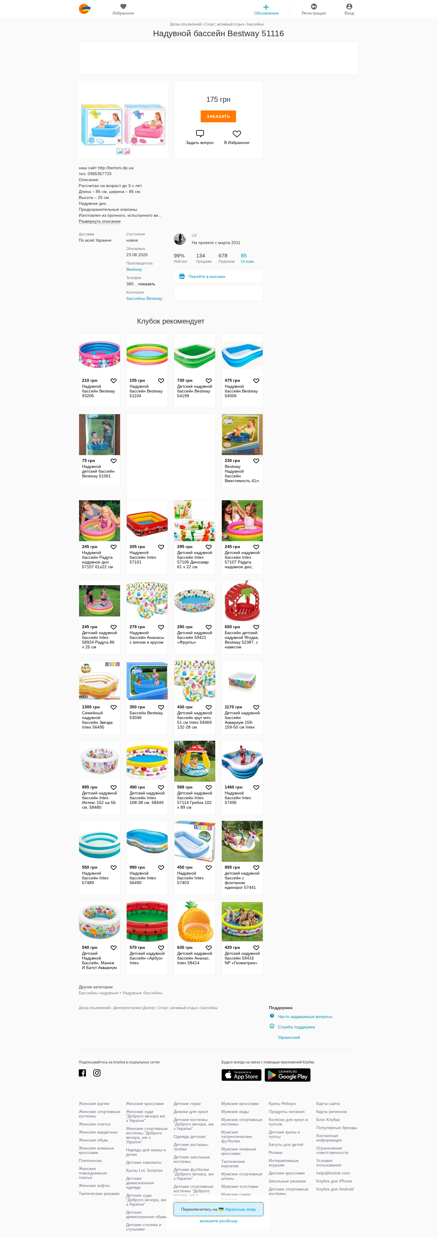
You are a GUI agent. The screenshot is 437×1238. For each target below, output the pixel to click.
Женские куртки (94, 1103)
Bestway (134, 269)
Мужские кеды (235, 1111)
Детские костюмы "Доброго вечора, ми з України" (194, 1124)
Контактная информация (329, 1137)
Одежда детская (189, 1136)
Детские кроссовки (287, 1173)
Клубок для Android (335, 1189)
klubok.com (85, 9)
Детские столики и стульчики (143, 1226)
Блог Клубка (328, 1119)
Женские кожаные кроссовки (96, 1150)
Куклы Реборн (282, 1103)
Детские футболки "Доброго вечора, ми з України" (194, 1174)
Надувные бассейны (142, 992)
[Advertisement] (218, 58)
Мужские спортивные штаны (241, 1176)
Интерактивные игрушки (284, 1162)
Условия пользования (328, 1162)
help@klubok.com (333, 1173)
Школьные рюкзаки (287, 1181)
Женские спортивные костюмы (99, 1113)
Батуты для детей (286, 1144)
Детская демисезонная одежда (140, 1183)
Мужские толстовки (239, 1186)
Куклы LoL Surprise (144, 1170)
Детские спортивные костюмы (289, 1191)
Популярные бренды (336, 1127)
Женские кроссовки (145, 1103)
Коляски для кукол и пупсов (288, 1121)
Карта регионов (331, 1111)
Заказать (218, 116)
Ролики (275, 1152)
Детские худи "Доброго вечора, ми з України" (146, 1200)
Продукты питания (287, 1111)
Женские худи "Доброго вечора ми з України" (145, 1116)
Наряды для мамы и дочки (146, 1152)
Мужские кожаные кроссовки (238, 1151)
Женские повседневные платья (93, 1173)
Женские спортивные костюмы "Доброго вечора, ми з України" (147, 1135)
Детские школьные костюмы (192, 1159)
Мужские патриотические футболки (236, 1136)
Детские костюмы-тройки (191, 1146)
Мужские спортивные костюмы (241, 1121)
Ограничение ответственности (332, 1150)
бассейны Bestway (144, 298)
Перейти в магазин (206, 276)
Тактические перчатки (233, 1163)
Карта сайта (328, 1103)
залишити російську (218, 1220)
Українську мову (240, 1209)
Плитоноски (90, 1160)
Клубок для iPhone (334, 1181)
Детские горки (187, 1103)
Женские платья (95, 1124)
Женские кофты (94, 1185)
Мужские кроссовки (240, 1103)
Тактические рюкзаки (99, 1193)
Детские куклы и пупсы (284, 1134)
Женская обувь (93, 1140)
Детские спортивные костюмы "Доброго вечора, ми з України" (193, 1193)
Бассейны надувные (98, 992)
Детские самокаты (143, 1162)
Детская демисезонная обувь (146, 1214)
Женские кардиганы (98, 1132)
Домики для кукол (191, 1111)
